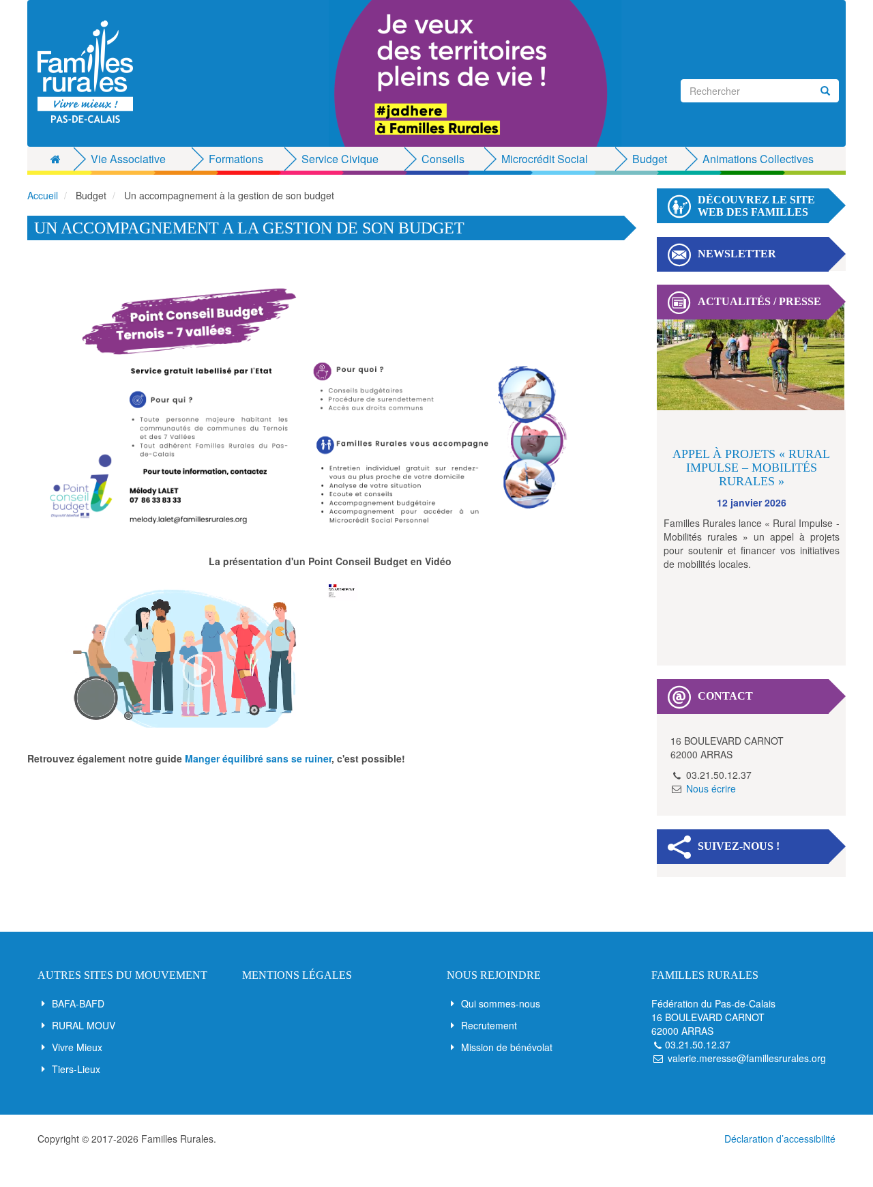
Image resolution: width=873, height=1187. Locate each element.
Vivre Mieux (77, 1047)
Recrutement (489, 1025)
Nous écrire (711, 788)
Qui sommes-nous (500, 1003)
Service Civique (340, 159)
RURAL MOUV (83, 1025)
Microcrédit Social (544, 159)
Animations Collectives (758, 159)
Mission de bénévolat (506, 1047)
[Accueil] (90, 71)
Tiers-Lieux (76, 1069)
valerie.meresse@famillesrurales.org (747, 1058)
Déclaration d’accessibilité (779, 1138)
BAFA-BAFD (78, 1003)
